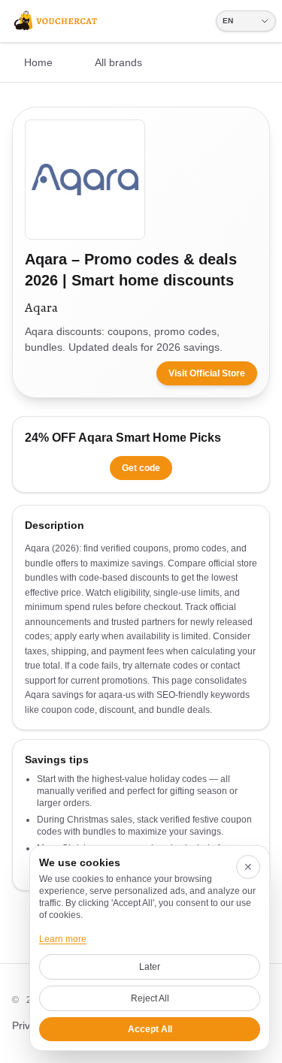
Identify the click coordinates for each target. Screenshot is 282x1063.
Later (149, 967)
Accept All (150, 1029)
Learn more (62, 939)
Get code (141, 468)
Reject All (150, 998)
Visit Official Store (206, 373)
